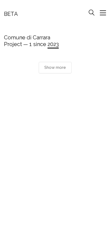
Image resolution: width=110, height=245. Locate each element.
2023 (53, 44)
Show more (55, 67)
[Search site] (92, 13)
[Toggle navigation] (103, 13)
